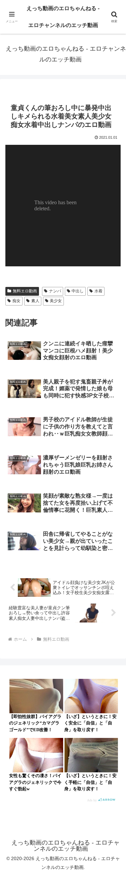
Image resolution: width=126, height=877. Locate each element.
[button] (113, 819)
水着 (98, 291)
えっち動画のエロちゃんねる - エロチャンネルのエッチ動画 (63, 16)
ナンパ (55, 291)
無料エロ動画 (25, 291)
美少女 (56, 300)
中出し (78, 291)
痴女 (16, 300)
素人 (35, 300)
